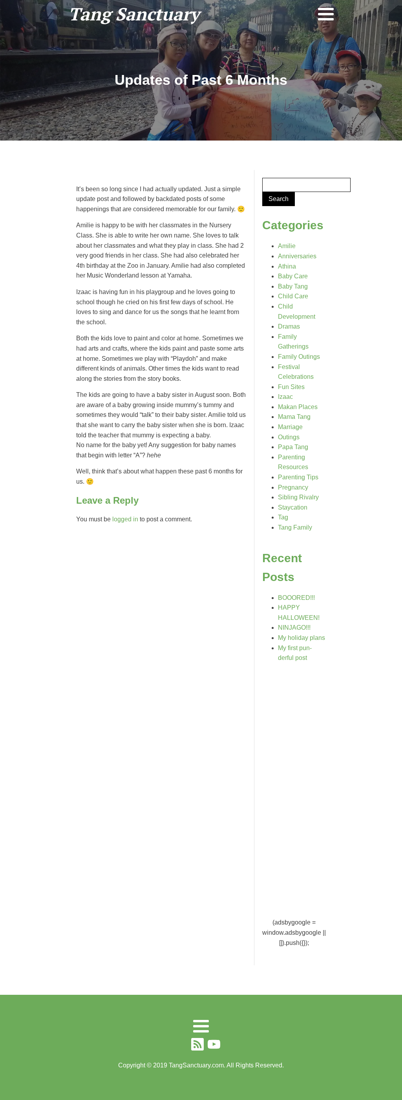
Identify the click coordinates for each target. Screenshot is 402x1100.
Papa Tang (293, 447)
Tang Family (295, 527)
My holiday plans (301, 637)
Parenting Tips (298, 477)
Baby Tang (293, 286)
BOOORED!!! (296, 597)
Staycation (292, 507)
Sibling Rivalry (298, 497)
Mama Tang (294, 416)
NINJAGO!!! (294, 627)
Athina (287, 266)
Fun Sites (291, 387)
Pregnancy (293, 487)
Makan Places (298, 407)
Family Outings (299, 356)
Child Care (293, 296)
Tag (283, 517)
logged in (125, 519)
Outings (289, 437)
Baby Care (293, 276)
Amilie (287, 246)
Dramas (289, 326)
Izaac (285, 396)
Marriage (290, 427)
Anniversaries (297, 256)
